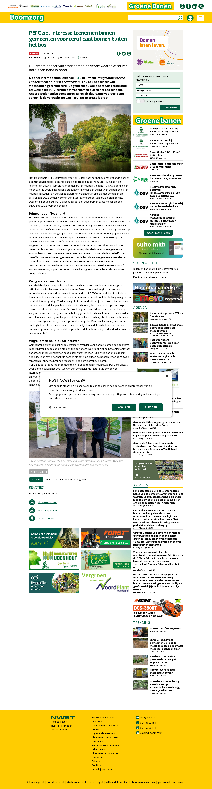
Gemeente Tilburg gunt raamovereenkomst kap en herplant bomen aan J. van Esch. (158, 434)
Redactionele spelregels (105, 745)
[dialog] (106, 394)
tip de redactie (46, 518)
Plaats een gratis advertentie (150, 277)
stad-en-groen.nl (76, 782)
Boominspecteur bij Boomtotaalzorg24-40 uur (164, 142)
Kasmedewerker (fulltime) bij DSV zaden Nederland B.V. (166, 205)
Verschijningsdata (102, 769)
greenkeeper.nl (55, 782)
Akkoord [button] (151, 407)
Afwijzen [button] (124, 407)
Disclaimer (98, 757)
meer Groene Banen (158, 232)
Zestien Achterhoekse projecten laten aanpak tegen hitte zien (163, 659)
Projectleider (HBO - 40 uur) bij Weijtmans (165, 154)
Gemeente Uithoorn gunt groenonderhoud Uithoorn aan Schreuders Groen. (157, 424)
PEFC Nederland (39, 471)
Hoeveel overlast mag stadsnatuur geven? (162, 671)
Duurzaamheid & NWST (105, 725)
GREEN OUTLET (145, 262)
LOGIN (36, 479)
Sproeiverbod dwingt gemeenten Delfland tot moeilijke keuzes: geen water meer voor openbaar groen (166, 644)
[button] (57, 407)
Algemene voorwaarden (105, 753)
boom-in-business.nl (143, 782)
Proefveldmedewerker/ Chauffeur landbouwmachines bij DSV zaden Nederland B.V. (165, 191)
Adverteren (98, 749)
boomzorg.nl (96, 782)
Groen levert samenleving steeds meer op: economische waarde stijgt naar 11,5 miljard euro (165, 686)
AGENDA (140, 307)
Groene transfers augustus (165, 628)
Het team (97, 741)
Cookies (96, 765)
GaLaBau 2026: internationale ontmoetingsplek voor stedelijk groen (166, 327)
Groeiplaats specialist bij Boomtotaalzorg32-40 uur (164, 130)
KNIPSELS (140, 485)
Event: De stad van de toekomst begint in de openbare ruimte (162, 356)
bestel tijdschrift (47, 510)
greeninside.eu (166, 782)
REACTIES (36, 487)
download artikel (47, 502)
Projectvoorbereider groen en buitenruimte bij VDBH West (166, 177)
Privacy (96, 761)
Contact (96, 729)
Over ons (97, 721)
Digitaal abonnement (103, 733)
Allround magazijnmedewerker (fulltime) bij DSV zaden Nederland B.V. (163, 219)
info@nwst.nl (147, 717)
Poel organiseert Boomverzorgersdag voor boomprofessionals (164, 342)
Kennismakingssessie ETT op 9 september (166, 315)
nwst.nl (182, 782)
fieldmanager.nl (35, 782)
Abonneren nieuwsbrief (105, 737)
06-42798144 (148, 727)
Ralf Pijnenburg (37, 57)
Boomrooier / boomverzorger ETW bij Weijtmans (166, 165)
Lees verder (70, 398)
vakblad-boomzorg (151, 732)
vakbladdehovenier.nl (118, 782)
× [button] (167, 376)
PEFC (77, 78)
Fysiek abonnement (103, 717)
